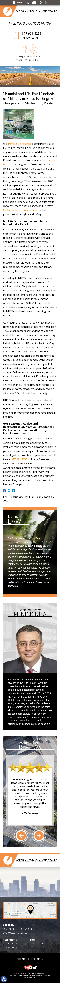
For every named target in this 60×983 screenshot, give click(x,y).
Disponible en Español (30, 56)
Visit (40, 2)
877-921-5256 (31, 33)
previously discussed (19, 143)
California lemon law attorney (20, 210)
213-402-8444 (37, 943)
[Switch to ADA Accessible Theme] (4, 979)
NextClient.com (29, 977)
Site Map (21, 959)
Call (28, 2)
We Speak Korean (33, 60)
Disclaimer (37, 959)
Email (34, 2)
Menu (20, 2)
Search (46, 2)
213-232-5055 (31, 38)
